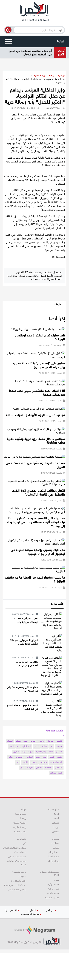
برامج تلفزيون (19, 872)
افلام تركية (53, 888)
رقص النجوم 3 (18, 880)
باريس (41, 740)
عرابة (10, 756)
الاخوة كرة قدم (56, 762)
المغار (56, 818)
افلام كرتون (53, 884)
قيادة (44, 746)
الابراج (33, 740)
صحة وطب (53, 852)
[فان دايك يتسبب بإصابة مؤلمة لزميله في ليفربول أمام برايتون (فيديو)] (34, 543)
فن (24, 843)
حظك (18, 740)
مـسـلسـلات (20, 852)
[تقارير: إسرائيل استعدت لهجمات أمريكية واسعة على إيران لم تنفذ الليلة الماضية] (51, 621)
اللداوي (25, 762)
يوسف (34, 762)
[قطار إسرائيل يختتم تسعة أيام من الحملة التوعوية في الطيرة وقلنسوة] (51, 688)
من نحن (49, 910)
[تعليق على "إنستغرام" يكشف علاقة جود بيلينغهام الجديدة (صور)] (34, 356)
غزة (18, 746)
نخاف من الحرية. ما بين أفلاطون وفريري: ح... (26, 663)
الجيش (36, 746)
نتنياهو (59, 740)
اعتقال (10, 740)
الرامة (56, 814)
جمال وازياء (53, 861)
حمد (44, 756)
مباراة (30, 751)
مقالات (55, 843)
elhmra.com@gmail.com (46, 279)
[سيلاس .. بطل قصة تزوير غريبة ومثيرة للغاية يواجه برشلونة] (34, 432)
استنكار (59, 751)
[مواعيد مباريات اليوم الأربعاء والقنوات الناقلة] (39, 410)
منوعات (22, 876)
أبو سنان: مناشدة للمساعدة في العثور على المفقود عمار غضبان (30, 52)
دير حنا (56, 827)
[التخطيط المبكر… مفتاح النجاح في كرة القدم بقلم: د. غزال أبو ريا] (51, 708)
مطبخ (56, 847)
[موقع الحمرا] (34, 10)
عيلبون (55, 822)
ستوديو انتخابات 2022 (14, 847)
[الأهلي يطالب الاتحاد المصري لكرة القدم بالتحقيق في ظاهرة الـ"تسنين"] (34, 484)
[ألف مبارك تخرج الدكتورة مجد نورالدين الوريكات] (38, 330)
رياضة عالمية (39, 75)
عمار (38, 756)
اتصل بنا (31, 910)
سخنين (16, 751)
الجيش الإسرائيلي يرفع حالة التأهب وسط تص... (24, 642)
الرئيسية (61, 75)
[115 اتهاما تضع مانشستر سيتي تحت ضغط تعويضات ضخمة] (34, 384)
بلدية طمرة (41, 751)
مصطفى (43, 762)
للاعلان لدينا (11, 910)
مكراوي (59, 746)
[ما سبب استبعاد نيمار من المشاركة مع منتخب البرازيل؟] (34, 571)
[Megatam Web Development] (34, 930)
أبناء (23, 751)
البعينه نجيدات (56, 772)
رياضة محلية (19, 822)
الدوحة (51, 756)
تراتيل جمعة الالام (17, 889)
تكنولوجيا (21, 839)
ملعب (59, 756)
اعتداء (51, 751)
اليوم (26, 740)
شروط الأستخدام (30, 914)
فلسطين (58, 767)
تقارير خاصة (20, 831)
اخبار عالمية (20, 814)
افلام (56, 880)
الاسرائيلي (26, 746)
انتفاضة (48, 767)
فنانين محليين (52, 897)
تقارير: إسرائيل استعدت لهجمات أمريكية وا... (26, 620)
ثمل (51, 746)
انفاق (11, 746)
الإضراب (19, 756)
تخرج (22, 767)
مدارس (39, 767)
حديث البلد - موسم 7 (15, 885)
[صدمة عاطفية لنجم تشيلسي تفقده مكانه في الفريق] (34, 458)
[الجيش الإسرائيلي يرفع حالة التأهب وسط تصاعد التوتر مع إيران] (51, 643)
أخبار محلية (53, 809)
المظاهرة (29, 756)
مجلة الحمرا (53, 856)
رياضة (51, 75)
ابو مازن (50, 740)
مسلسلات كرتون (17, 856)
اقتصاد (55, 839)
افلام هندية (53, 893)
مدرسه (30, 767)
